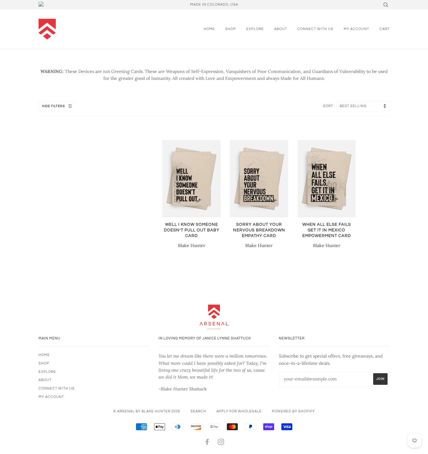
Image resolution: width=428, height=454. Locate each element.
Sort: (329, 106)
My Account (356, 29)
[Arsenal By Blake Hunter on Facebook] (207, 443)
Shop (230, 29)
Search (198, 411)
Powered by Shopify (293, 411)
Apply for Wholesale (239, 411)
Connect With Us (315, 29)
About (280, 29)
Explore (255, 29)
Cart (384, 29)
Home (209, 29)
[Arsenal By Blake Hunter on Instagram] (221, 443)
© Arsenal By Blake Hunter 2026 (146, 411)
